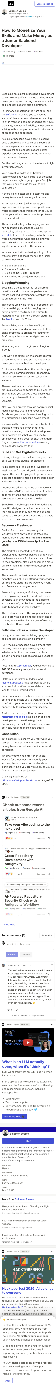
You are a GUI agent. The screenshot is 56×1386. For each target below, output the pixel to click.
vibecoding (24, 832)
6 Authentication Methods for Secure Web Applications (23, 1238)
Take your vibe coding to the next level (27, 826)
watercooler (24, 51)
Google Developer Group (39, 848)
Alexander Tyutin (18, 889)
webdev (38, 51)
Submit (11, 954)
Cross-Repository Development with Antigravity (19, 860)
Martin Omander (18, 817)
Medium (29, 17)
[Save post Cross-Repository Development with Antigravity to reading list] (48, 874)
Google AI (33, 817)
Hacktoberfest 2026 (12, 1307)
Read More (9, 924)
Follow (28, 1141)
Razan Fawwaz (18, 848)
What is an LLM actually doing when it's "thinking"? (26, 1064)
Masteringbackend (12, 682)
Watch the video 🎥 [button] (14, 1116)
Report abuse (38, 1015)
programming (38, 868)
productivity (38, 832)
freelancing (9, 51)
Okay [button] (7, 1380)
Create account (45, 3)
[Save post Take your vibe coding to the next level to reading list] (48, 839)
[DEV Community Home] (11, 3)
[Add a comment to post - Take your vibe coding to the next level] (20, 838)
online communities (28, 442)
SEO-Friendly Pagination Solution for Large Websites (24, 1224)
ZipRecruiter (24, 665)
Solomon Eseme (17, 10)
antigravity (15, 868)
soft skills (11, 114)
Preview (26, 954)
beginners (8, 55)
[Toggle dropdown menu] (52, 797)
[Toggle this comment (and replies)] (3, 970)
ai (6, 868)
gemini (26, 868)
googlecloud (11, 832)
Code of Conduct (19, 1015)
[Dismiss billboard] (52, 1319)
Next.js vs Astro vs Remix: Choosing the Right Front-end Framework (25, 1209)
